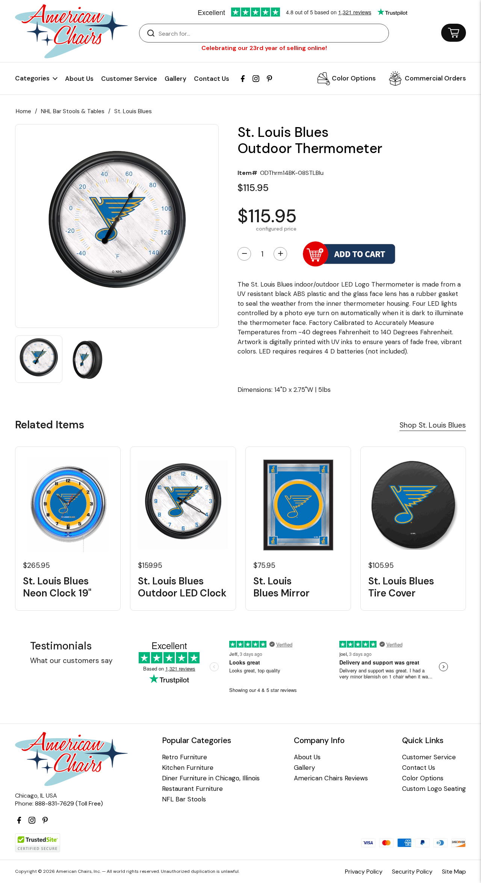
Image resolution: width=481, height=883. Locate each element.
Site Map (454, 871)
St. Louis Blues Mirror (281, 587)
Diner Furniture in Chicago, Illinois (211, 778)
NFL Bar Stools (184, 799)
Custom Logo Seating (434, 789)
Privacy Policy (364, 871)
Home (23, 111)
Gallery (175, 78)
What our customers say (71, 660)
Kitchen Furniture (187, 768)
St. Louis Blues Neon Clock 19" (57, 587)
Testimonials (61, 646)
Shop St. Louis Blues (432, 425)
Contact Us (211, 78)
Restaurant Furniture (192, 789)
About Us (79, 78)
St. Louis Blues (133, 111)
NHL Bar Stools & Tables (72, 111)
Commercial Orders (435, 78)
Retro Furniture (184, 757)
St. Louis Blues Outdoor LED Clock (182, 587)
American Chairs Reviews (331, 778)
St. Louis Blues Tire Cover (401, 587)
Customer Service (129, 78)
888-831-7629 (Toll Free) (69, 803)
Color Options (354, 78)
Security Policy (412, 871)
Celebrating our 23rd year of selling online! (264, 48)
